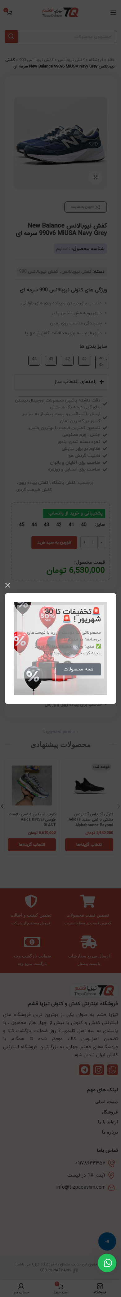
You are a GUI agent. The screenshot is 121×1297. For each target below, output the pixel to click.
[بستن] (8, 585)
